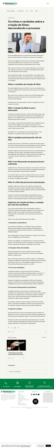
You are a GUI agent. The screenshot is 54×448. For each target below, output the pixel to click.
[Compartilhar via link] (18, 327)
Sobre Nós (20, 394)
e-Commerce (20, 11)
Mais (36, 11)
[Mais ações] (45, 18)
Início (19, 393)
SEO (32, 11)
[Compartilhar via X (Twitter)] (11, 327)
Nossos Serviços (21, 395)
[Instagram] (32, 394)
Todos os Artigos (11, 11)
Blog (19, 402)
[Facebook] (34, 394)
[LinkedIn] (36, 394)
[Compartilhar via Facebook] (8, 327)
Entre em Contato (21, 403)
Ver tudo (44, 337)
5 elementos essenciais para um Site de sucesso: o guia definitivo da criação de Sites (15, 353)
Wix (27, 11)
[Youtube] (39, 394)
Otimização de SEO (22, 398)
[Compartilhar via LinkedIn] (15, 327)
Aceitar (48, 445)
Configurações (41, 445)
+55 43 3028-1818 (17, 386)
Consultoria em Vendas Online (24, 399)
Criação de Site (21, 397)
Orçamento (20, 400)
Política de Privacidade (22, 404)
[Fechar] (52, 446)
